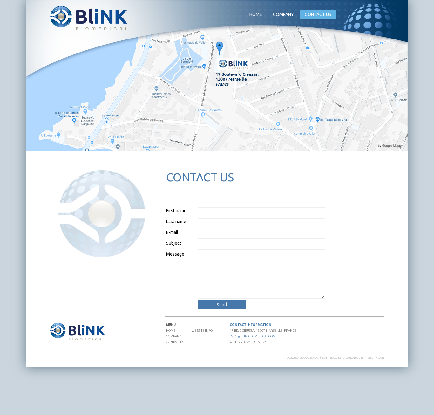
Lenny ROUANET (331, 357)
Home (255, 14)
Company (173, 336)
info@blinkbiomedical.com (252, 336)
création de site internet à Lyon (363, 357)
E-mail (172, 232)
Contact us (318, 14)
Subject (173, 243)
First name (176, 210)
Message (175, 254)
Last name (176, 221)
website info (202, 330)
